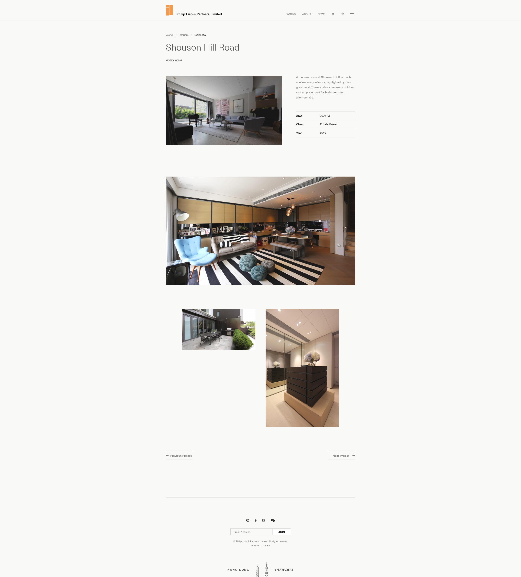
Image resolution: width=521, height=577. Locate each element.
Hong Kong (174, 60)
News (321, 14)
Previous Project (181, 455)
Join (281, 532)
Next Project (341, 455)
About (306, 14)
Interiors (183, 35)
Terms (266, 545)
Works (291, 14)
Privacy (255, 545)
